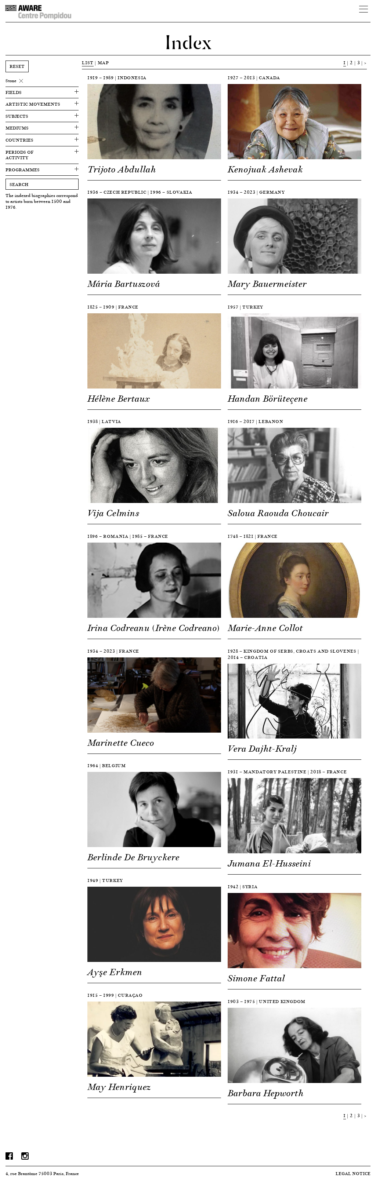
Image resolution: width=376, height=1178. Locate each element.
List (87, 62)
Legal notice (353, 1173)
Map (103, 62)
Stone (11, 81)
